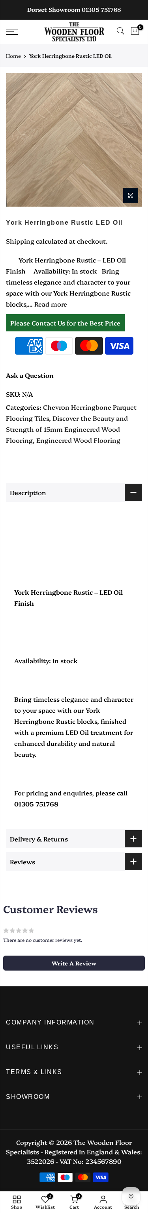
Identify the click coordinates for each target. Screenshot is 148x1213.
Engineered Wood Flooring (78, 440)
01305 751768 (101, 9)
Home (13, 55)
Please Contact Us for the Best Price (65, 322)
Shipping (20, 241)
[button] (74, 963)
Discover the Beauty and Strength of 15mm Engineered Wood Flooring (67, 429)
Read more (50, 304)
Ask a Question (30, 375)
